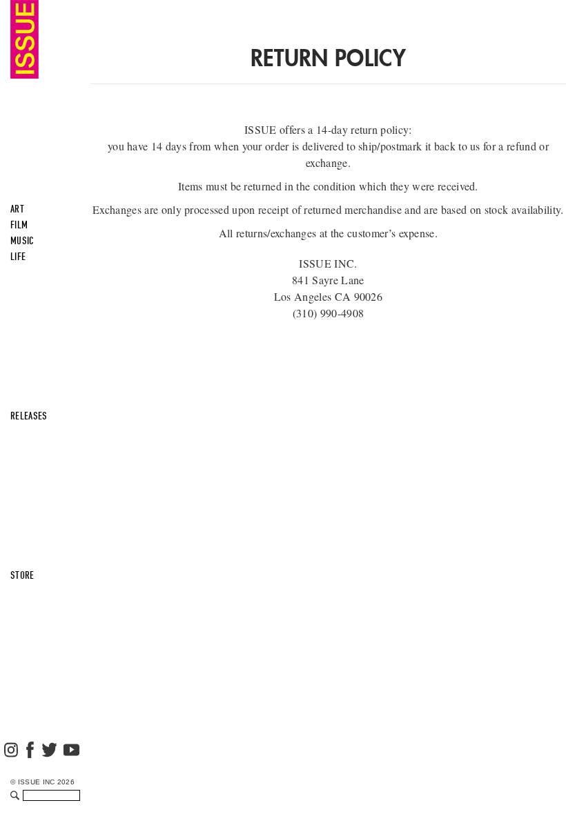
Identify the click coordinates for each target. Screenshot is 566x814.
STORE (22, 575)
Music (22, 241)
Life (18, 256)
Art (17, 209)
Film (19, 225)
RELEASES (29, 416)
